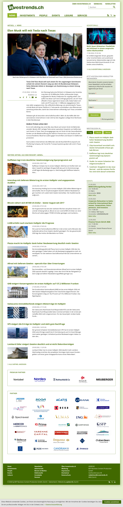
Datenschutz (66, 475)
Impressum (66, 471)
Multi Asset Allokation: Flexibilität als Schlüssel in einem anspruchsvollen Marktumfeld (101, 48)
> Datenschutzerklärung (53, 505)
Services (82, 15)
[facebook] (25, 98)
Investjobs (38, 475)
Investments (27, 15)
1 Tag (90, 132)
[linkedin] (19, 98)
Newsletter (110, 4)
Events (56, 15)
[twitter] (28, 98)
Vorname (92, 93)
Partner (13, 393)
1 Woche (98, 132)
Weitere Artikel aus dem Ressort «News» (25, 155)
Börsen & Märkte (40, 471)
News (12, 15)
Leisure (68, 15)
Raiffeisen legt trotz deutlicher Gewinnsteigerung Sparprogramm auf (101, 155)
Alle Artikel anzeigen (17, 364)
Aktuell (10, 25)
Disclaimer (65, 473)
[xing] (22, 98)
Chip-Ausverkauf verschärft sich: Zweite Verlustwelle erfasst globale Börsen (102, 147)
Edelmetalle (38, 473)
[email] (32, 98)
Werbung (98, 4)
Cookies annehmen (111, 502)
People (43, 15)
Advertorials (92, 25)
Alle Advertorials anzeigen (99, 69)
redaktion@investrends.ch (98, 475)
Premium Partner (17, 372)
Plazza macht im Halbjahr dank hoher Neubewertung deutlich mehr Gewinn (101, 139)
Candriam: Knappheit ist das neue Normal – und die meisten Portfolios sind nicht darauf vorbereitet (102, 169)
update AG (69, 482)
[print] (35, 98)
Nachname (93, 100)
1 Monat (107, 132)
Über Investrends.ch (81, 4)
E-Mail (91, 107)
